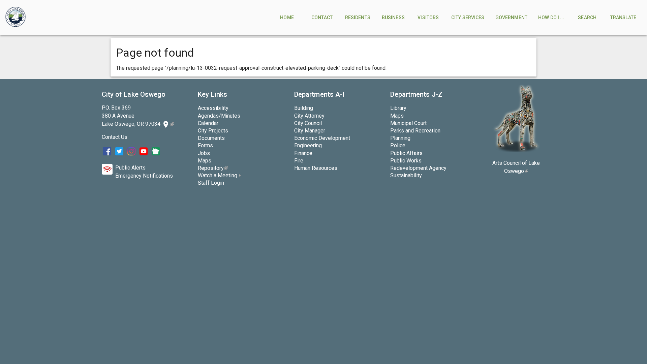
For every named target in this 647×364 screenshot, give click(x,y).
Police (397, 145)
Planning (400, 138)
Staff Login (211, 183)
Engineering (308, 145)
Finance (303, 153)
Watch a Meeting (219, 175)
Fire (298, 160)
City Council (308, 123)
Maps (204, 160)
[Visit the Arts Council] (516, 150)
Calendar (208, 123)
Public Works (406, 160)
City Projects (213, 130)
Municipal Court (408, 123)
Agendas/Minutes (219, 116)
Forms (205, 145)
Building (303, 108)
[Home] (15, 17)
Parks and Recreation (415, 130)
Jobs (204, 153)
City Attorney (309, 116)
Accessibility (213, 108)
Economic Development (322, 138)
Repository (213, 168)
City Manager (309, 130)
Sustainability (406, 175)
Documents (211, 138)
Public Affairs (406, 153)
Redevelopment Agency (418, 168)
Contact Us (114, 137)
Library (398, 108)
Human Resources (315, 168)
